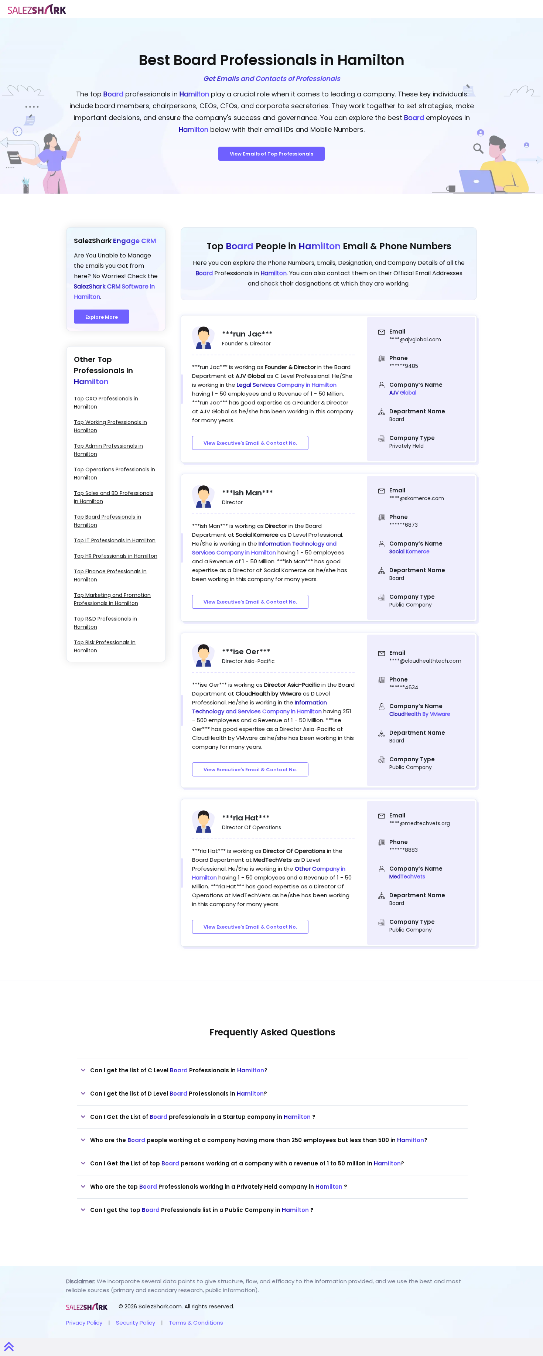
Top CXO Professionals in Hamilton (106, 402)
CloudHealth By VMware (419, 714)
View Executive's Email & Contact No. (250, 443)
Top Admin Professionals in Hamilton (108, 450)
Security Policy (135, 1322)
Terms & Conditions (196, 1322)
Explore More (101, 317)
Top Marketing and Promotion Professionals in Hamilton (112, 599)
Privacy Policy (84, 1322)
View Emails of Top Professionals (271, 153)
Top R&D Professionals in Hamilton (105, 623)
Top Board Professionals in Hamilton (107, 521)
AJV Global (402, 392)
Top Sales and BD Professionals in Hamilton (113, 497)
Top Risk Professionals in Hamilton (105, 646)
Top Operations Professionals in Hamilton (114, 473)
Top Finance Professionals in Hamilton (110, 575)
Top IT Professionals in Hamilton (115, 540)
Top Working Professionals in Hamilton (110, 426)
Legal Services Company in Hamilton (287, 385)
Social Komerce (409, 551)
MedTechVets (407, 876)
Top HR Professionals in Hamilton (115, 556)
